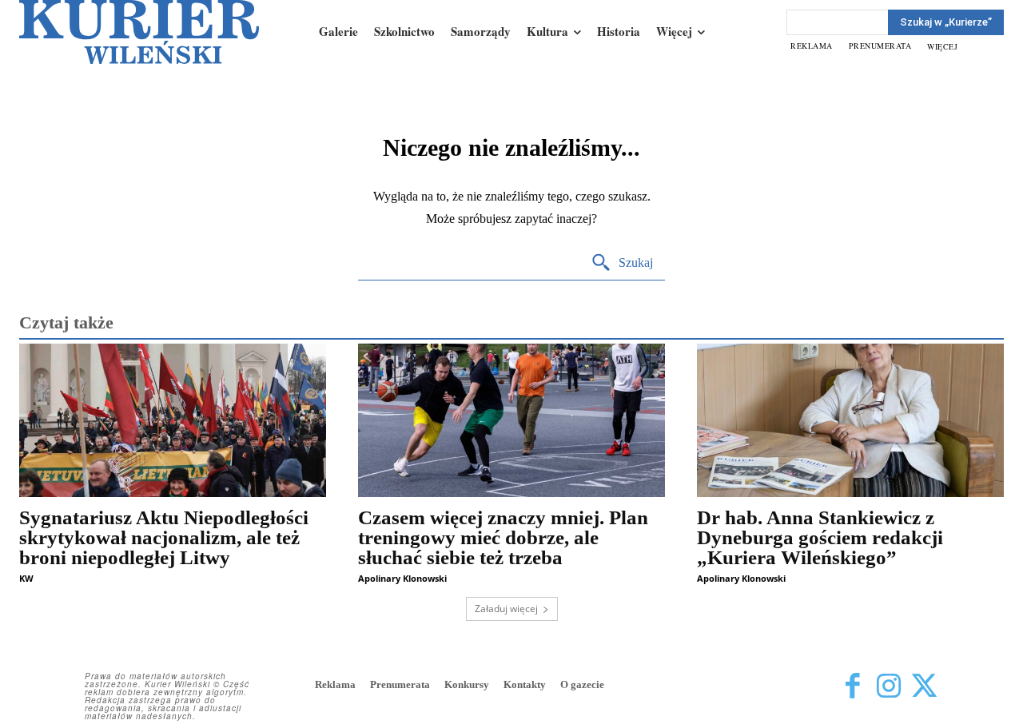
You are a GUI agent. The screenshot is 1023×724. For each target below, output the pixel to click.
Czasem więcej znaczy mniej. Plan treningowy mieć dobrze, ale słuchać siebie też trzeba (503, 537)
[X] (924, 686)
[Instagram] (888, 686)
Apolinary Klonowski (402, 578)
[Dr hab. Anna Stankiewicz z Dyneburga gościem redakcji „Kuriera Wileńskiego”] (850, 420)
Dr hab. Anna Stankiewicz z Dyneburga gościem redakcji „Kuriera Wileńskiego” (820, 537)
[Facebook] (852, 686)
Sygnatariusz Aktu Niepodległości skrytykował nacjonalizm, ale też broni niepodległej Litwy (163, 537)
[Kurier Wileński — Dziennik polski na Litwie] (139, 32)
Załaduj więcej (506, 608)
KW (26, 578)
